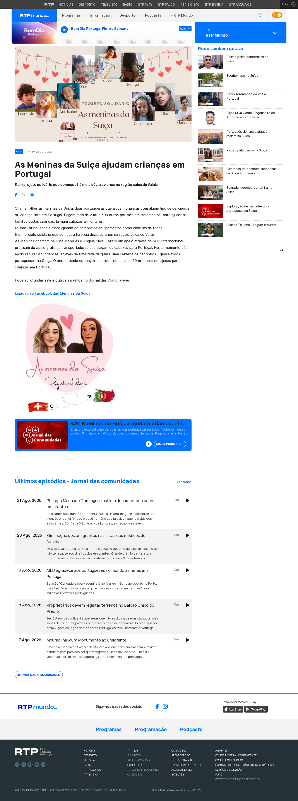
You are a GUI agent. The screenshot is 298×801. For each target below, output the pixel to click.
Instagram (30, 764)
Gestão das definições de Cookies (237, 779)
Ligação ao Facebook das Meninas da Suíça (53, 293)
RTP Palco (166, 4)
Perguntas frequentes (143, 770)
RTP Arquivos (240, 4)
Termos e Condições (92, 790)
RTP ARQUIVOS (92, 770)
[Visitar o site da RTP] (49, 4)
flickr (43, 764)
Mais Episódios (168, 444)
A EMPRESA (222, 750)
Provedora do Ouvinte (186, 765)
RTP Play (145, 4)
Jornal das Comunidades (38, 675)
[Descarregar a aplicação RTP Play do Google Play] (256, 709)
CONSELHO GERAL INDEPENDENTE (236, 755)
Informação (100, 15)
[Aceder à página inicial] (34, 15)
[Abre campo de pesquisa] (260, 15)
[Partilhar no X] (24, 194)
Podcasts (153, 15)
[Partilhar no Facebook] (16, 194)
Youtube (36, 764)
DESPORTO (90, 755)
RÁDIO (87, 765)
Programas (71, 15)
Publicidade (118, 790)
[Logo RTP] (33, 752)
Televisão (109, 4)
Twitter (23, 764)
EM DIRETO (134, 755)
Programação (151, 729)
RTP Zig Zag (190, 4)
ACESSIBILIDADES (181, 770)
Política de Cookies (63, 790)
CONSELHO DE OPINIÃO (229, 760)
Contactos (134, 774)
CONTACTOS (179, 750)
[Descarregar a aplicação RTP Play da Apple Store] (233, 709)
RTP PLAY (132, 750)
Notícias (65, 4)
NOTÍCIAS (89, 750)
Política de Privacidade (31, 790)
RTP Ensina (214, 4)
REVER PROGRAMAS (139, 760)
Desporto (87, 4)
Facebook (17, 764)
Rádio (127, 4)
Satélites (177, 774)
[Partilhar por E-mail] (32, 194)
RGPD (218, 774)
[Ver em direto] (34, 33)
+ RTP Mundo (182, 15)
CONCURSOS (135, 765)
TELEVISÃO (90, 760)
